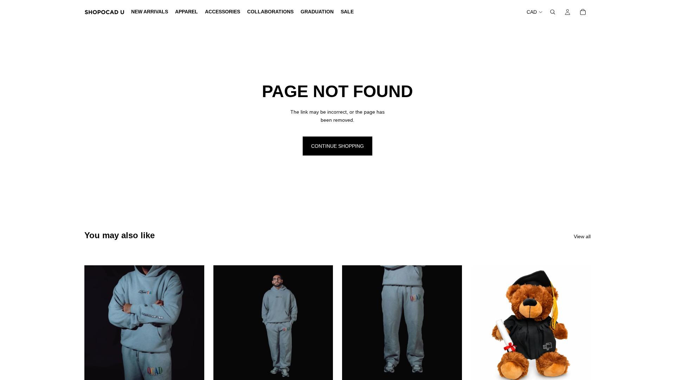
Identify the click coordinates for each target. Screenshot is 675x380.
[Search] (552, 12)
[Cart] (583, 12)
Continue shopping (337, 146)
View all (582, 236)
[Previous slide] (94, 325)
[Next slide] (193, 325)
